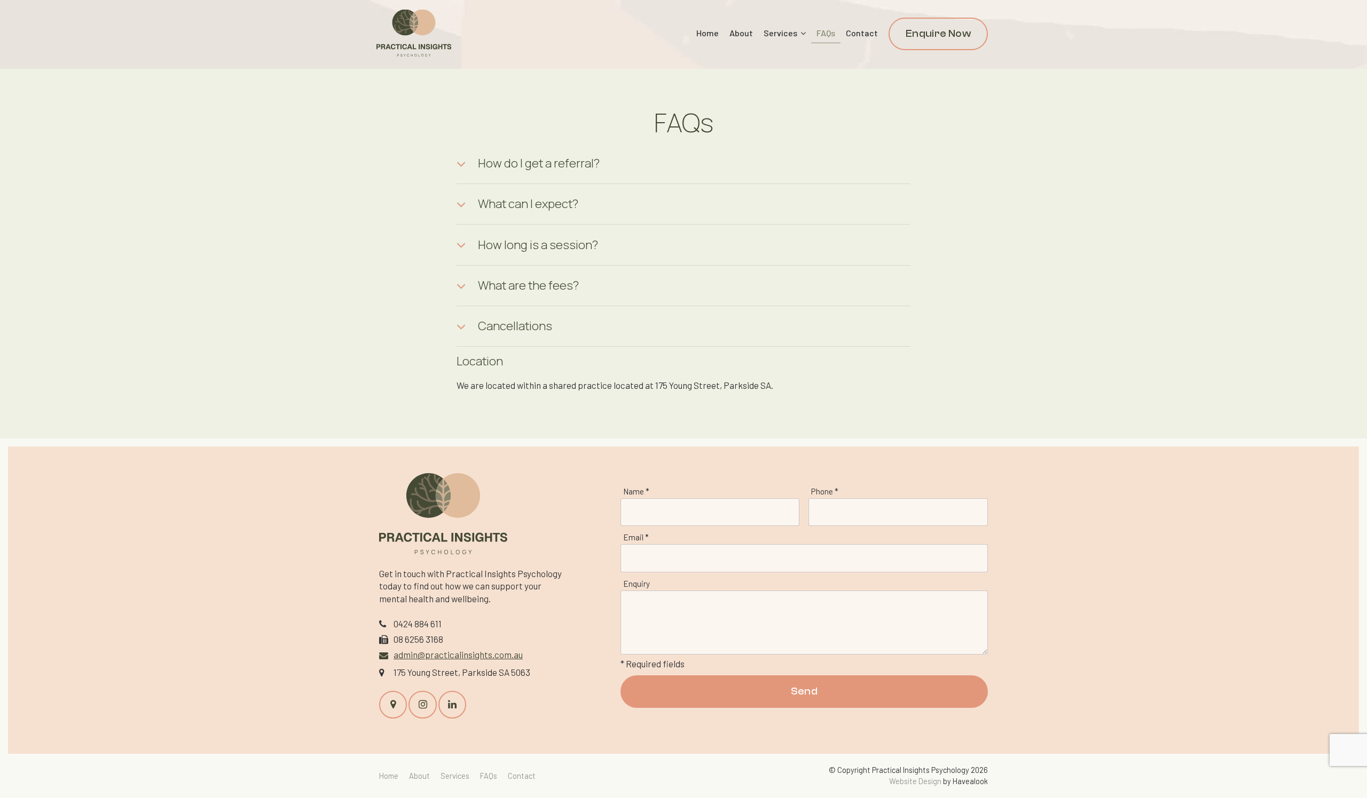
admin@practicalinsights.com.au (458, 654)
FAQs (825, 33)
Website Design (915, 781)
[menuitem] (389, 776)
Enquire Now (938, 33)
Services (780, 33)
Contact (862, 33)
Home (707, 33)
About (741, 33)
